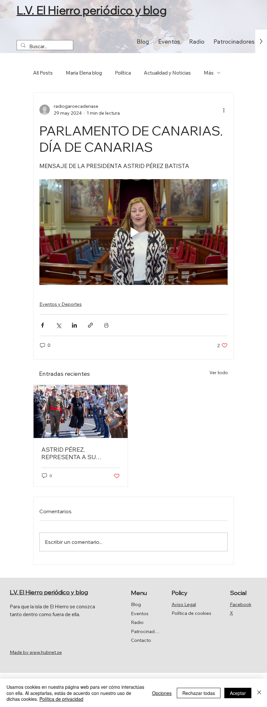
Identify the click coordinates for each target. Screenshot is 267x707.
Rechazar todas (198, 693)
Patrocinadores (146, 631)
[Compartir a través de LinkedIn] (74, 325)
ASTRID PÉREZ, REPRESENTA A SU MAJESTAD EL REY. (68, 453)
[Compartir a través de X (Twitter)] (58, 325)
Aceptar (238, 693)
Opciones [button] (162, 693)
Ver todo (218, 372)
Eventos (139, 613)
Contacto (141, 640)
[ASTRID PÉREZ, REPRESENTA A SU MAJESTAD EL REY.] (81, 411)
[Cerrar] (259, 693)
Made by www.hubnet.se (36, 652)
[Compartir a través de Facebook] (42, 325)
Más (209, 73)
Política (123, 73)
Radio (137, 622)
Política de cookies (191, 613)
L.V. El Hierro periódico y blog (92, 10)
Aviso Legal (184, 604)
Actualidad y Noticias (167, 73)
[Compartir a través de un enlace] (90, 325)
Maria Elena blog (84, 73)
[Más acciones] (224, 110)
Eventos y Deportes (60, 304)
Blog (136, 604)
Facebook (240, 604)
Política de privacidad (61, 699)
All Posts (43, 73)
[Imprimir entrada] (106, 325)
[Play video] (133, 232)
